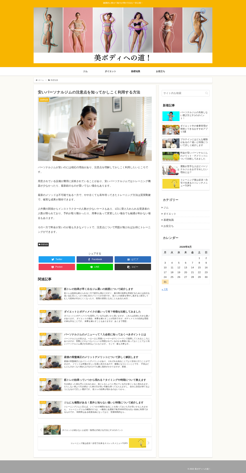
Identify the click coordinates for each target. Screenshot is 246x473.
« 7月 (165, 289)
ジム (166, 207)
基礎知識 (44, 244)
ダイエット (169, 213)
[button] (206, 93)
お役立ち (168, 226)
